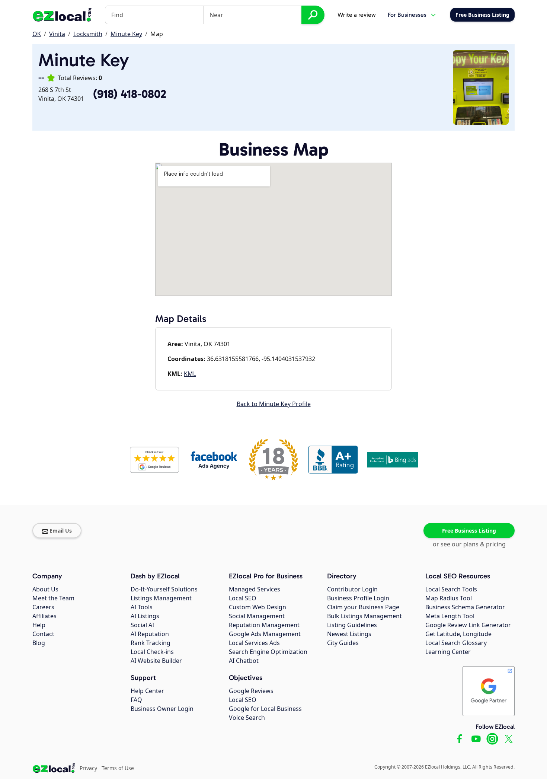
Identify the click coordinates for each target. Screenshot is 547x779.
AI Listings (145, 616)
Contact (43, 634)
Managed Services (254, 589)
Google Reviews (251, 691)
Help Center (147, 691)
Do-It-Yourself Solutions (164, 589)
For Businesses (407, 14)
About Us (45, 589)
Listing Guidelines (352, 625)
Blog (38, 643)
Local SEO (242, 598)
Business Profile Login (358, 598)
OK (36, 34)
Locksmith (87, 34)
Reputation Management (264, 625)
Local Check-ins (152, 652)
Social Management (257, 616)
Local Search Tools (451, 589)
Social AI (142, 625)
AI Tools (142, 607)
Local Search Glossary (456, 643)
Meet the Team (53, 598)
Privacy (88, 768)
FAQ (136, 700)
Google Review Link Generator (468, 625)
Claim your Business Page (363, 607)
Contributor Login (352, 589)
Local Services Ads (254, 643)
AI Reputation (150, 634)
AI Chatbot (244, 661)
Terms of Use (118, 768)
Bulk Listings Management (364, 616)
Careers (43, 607)
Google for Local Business (265, 709)
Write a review (357, 14)
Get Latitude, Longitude (458, 634)
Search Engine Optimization (268, 652)
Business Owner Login (162, 709)
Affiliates (44, 616)
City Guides (343, 643)
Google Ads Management (265, 634)
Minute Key (126, 34)
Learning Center (448, 652)
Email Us (60, 530)
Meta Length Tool (449, 616)
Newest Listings (349, 634)
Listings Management (161, 598)
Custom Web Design (257, 607)
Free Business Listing (469, 530)
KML (190, 374)
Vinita (57, 34)
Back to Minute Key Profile (274, 404)
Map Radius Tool (448, 598)
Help (38, 625)
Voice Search (247, 717)
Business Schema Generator (465, 607)
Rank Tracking (150, 643)
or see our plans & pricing (469, 544)
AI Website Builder (156, 661)
